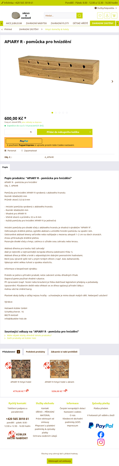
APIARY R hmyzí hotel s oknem (59, 382)
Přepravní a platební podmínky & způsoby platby (45, 429)
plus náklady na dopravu (31, 122)
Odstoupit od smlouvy (59, 461)
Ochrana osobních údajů (45, 436)
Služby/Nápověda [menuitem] (106, 8)
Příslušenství (10, 351)
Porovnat (11, 150)
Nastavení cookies (72, 411)
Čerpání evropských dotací (72, 408)
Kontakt (45, 408)
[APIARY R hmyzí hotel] (21, 369)
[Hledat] (79, 15)
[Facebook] (100, 434)
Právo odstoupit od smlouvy (45, 420)
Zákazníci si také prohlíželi (64, 351)
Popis (5, 167)
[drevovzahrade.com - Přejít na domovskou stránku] (21, 15)
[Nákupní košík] (114, 15)
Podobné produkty (35, 351)
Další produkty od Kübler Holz (21, 338)
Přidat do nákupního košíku (63, 132)
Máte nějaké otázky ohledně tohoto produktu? (29, 335)
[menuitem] (63, 15)
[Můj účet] (107, 15)
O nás (72, 415)
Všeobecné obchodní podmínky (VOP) (73, 420)
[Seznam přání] (100, 15)
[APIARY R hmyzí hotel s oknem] (59, 369)
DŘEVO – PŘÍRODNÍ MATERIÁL (45, 413)
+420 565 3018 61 (24, 2)
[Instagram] (100, 442)
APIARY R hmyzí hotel (21, 382)
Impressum (72, 425)
